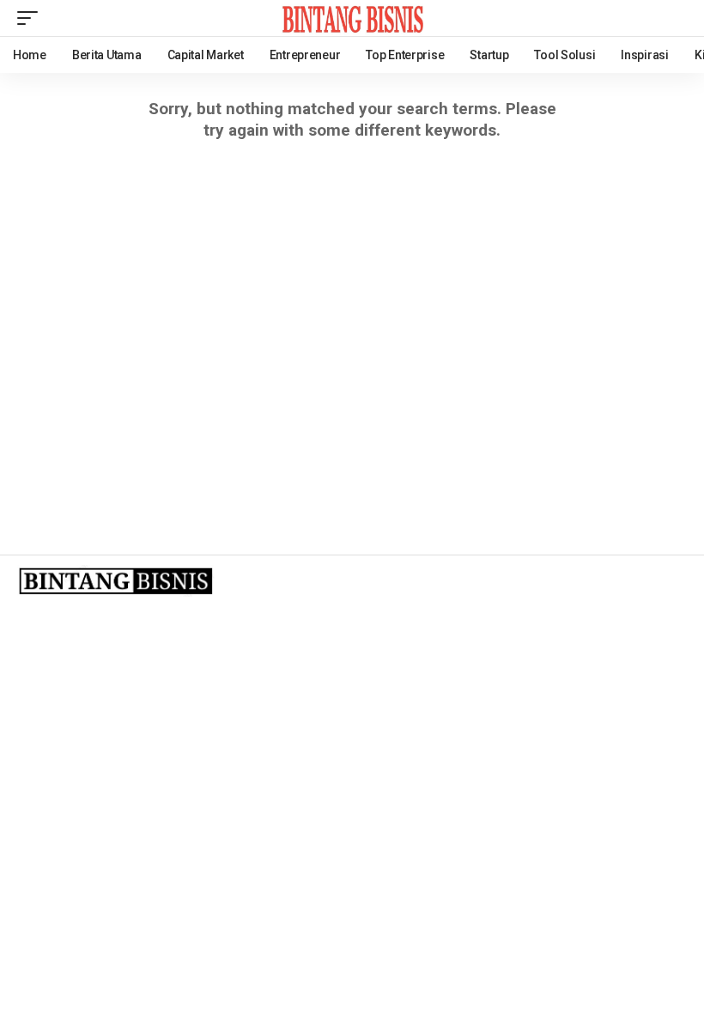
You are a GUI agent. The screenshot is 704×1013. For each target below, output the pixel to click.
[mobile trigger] (31, 18)
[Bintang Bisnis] (352, 18)
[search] (674, 18)
